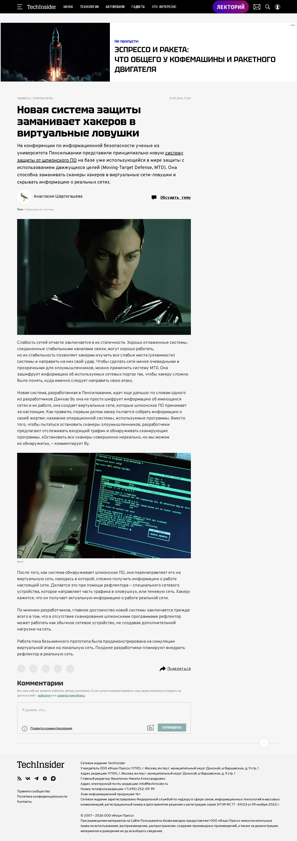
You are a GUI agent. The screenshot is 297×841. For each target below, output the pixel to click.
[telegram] (36, 778)
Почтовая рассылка (257, 6)
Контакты (24, 802)
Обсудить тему (175, 197)
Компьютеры (43, 98)
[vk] (28, 778)
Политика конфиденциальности (42, 797)
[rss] (19, 778)
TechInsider (41, 7)
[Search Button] (267, 6)
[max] (53, 778)
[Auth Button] (277, 6)
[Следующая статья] (148, 743)
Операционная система (39, 209)
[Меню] (19, 6)
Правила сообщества (33, 792)
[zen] (44, 778)
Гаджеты (24, 98)
